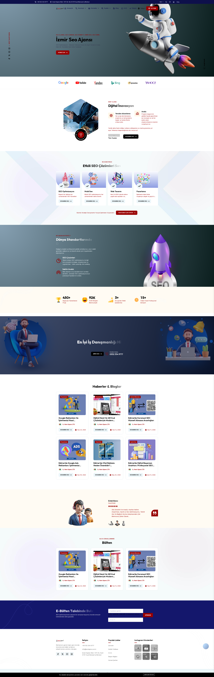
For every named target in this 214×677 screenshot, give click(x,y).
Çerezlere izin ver (149, 674)
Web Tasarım (116, 191)
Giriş (178, 2)
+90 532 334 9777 (42, 2)
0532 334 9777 (116, 354)
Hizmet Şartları (113, 660)
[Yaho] (150, 83)
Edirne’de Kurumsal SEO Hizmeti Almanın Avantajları (141, 419)
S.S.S (125, 8)
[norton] (133, 83)
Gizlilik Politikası (113, 649)
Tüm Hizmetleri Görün (125, 212)
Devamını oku (129, 136)
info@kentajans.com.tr (89, 649)
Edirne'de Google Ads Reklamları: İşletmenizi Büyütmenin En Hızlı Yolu (70, 464)
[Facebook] (9, 59)
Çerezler (111, 645)
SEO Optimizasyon (66, 191)
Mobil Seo (89, 191)
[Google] (63, 83)
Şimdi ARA (96, 354)
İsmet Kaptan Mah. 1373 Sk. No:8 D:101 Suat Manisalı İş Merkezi (71, 2)
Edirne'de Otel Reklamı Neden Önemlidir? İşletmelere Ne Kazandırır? (105, 464)
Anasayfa (70, 8)
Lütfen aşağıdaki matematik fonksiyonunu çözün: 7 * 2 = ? (125, 615)
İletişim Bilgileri (112, 656)
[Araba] (174, 2)
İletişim (134, 8)
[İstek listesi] (170, 2)
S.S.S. (110, 653)
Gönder (148, 615)
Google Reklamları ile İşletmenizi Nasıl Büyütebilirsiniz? (68, 419)
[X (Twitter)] (9, 55)
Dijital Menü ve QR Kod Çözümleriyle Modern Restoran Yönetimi (104, 419)
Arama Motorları (135, 397)
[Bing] (116, 83)
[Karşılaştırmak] (166, 2)
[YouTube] (9, 52)
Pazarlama (141, 191)
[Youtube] (81, 83)
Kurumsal (81, 8)
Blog (117, 8)
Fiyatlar (106, 8)
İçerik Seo (133, 442)
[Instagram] (9, 48)
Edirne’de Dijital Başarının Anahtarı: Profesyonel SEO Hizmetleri (140, 464)
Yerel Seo (98, 442)
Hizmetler (94, 8)
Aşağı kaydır (204, 62)
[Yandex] (98, 83)
